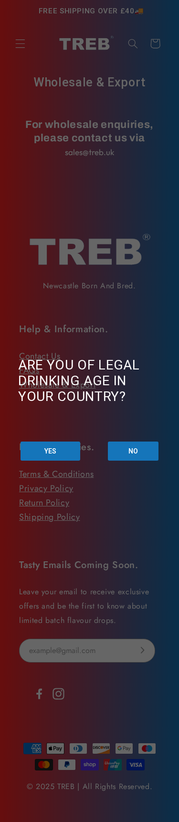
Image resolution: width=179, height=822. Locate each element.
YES (50, 451)
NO (133, 451)
